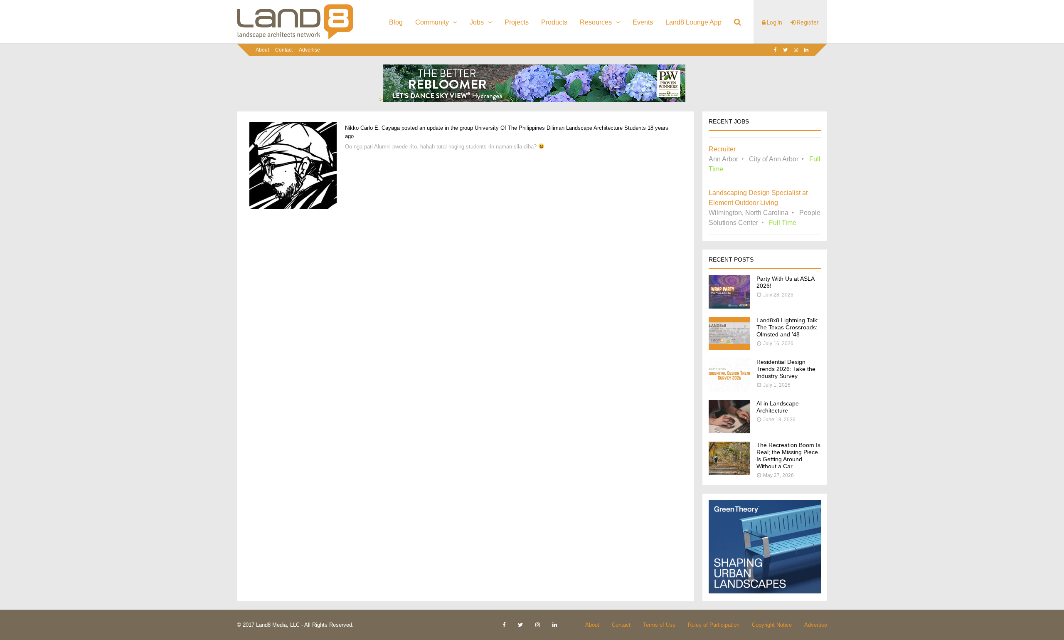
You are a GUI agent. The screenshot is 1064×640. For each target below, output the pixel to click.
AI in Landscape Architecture (777, 407)
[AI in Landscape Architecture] (729, 431)
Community (432, 22)
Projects (517, 22)
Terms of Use (659, 625)
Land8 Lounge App (693, 22)
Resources (596, 22)
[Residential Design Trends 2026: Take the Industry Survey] (729, 389)
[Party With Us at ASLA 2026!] (729, 306)
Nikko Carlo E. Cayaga (372, 128)
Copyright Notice (772, 625)
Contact (284, 50)
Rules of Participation (713, 625)
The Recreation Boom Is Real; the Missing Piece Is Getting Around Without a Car (788, 455)
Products (554, 22)
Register (807, 22)
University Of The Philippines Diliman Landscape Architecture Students (560, 128)
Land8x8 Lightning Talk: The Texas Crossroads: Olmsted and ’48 (787, 327)
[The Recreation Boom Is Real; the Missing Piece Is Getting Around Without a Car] (729, 472)
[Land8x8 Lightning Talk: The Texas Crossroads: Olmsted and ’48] (729, 347)
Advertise (309, 50)
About (262, 50)
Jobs (477, 22)
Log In (774, 22)
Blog (396, 22)
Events (643, 22)
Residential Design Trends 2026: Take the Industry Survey (785, 368)
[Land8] (295, 38)
